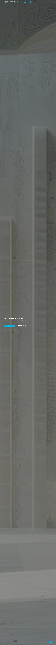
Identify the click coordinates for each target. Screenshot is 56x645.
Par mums (11, 1)
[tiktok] (43, 2)
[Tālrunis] (45, 2)
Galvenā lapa (6, 1)
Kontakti (6, 2)
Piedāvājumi (16, 1)
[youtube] (41, 2)
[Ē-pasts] (46, 2)
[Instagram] (38, 2)
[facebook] (40, 2)
